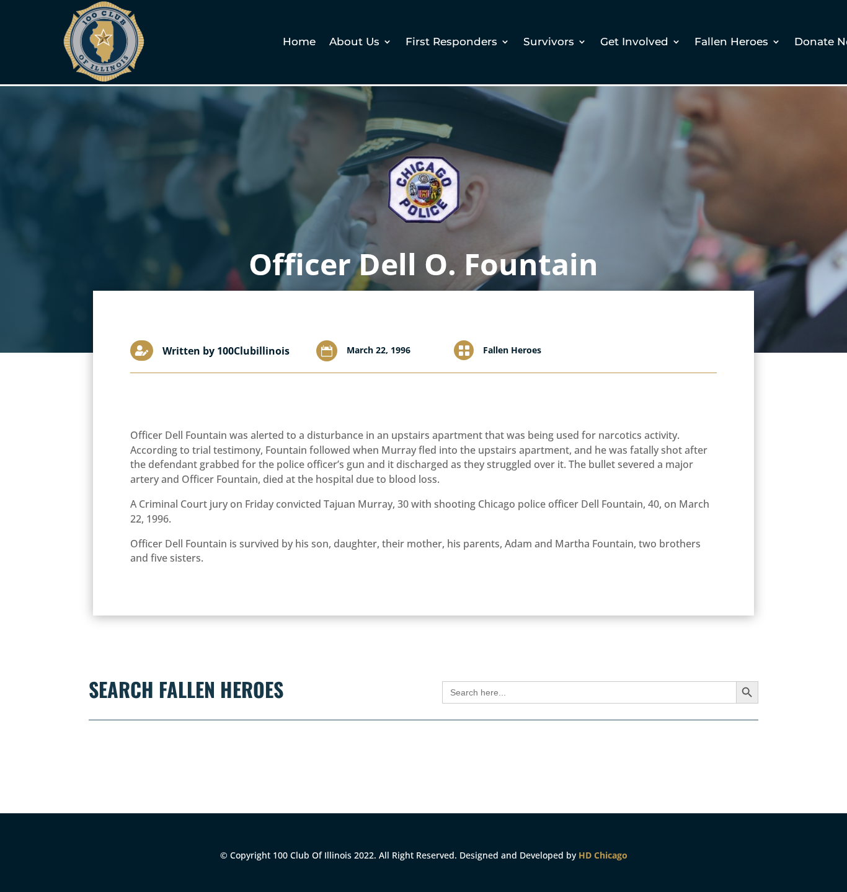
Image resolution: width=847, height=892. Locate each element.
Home (299, 42)
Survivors (548, 42)
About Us (354, 42)
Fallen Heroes (731, 42)
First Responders (451, 42)
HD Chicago (603, 855)
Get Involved (634, 42)
